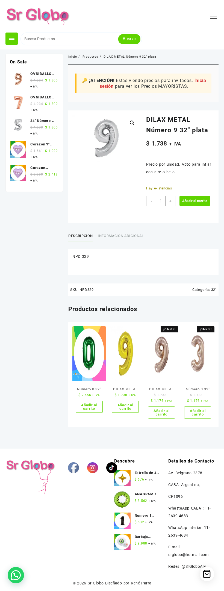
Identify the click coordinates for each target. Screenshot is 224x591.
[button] (132, 123)
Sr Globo (96, 583)
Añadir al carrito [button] (89, 407)
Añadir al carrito (194, 201)
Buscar (129, 38)
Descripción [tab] (80, 236)
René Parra (141, 583)
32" (214, 290)
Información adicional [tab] (121, 236)
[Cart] (207, 574)
